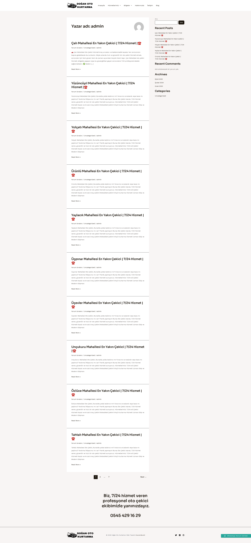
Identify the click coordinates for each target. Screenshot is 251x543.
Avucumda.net (140, 535)
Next (143, 477)
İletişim (150, 5)
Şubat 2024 (159, 83)
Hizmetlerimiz (113, 5)
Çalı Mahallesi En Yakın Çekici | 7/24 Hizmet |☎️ (106, 43)
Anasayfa (101, 5)
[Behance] (180, 535)
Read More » (76, 69)
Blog (157, 5)
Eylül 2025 (159, 79)
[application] (120, 5)
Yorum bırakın (76, 48)
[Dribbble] (183, 535)
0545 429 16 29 (125, 515)
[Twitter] (176, 535)
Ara (156, 19)
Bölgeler (127, 5)
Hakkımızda (139, 5)
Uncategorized (89, 48)
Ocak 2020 (159, 86)
